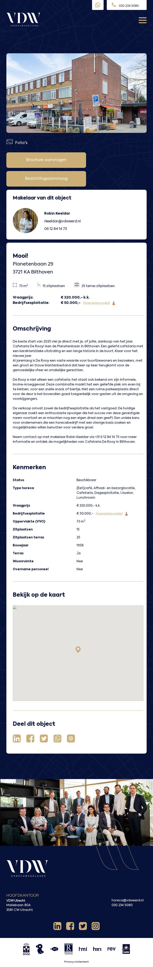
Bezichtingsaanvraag (46, 179)
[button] (78, 650)
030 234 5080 (122, 905)
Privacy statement (76, 962)
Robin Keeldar (57, 213)
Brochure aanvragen (46, 160)
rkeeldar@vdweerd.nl (62, 221)
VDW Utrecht (15, 900)
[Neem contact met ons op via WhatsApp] (97, 5)
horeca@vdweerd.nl (128, 900)
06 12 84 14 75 (55, 229)
